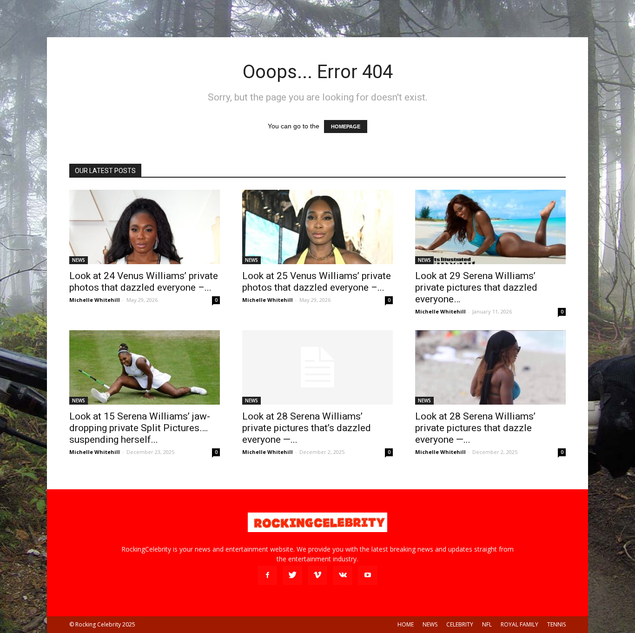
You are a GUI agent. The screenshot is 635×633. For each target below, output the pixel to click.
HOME (405, 624)
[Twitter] (292, 575)
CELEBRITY (459, 624)
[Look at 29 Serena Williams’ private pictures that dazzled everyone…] (490, 227)
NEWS (78, 260)
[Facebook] (267, 575)
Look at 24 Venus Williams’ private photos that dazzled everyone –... (143, 281)
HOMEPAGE (345, 126)
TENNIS (556, 624)
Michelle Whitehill (94, 299)
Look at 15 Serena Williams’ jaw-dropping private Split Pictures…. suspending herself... (139, 428)
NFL (487, 624)
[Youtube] (367, 575)
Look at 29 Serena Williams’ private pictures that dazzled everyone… (476, 287)
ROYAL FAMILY (519, 624)
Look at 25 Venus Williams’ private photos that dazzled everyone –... (316, 281)
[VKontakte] (342, 575)
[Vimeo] (317, 575)
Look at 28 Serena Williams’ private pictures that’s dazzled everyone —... (306, 428)
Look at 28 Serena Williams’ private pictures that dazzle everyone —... (475, 428)
